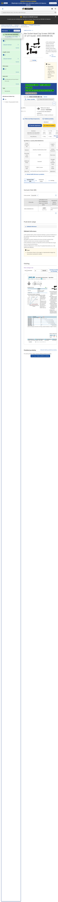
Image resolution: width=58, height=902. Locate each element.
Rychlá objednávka (36, 125)
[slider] (27, 270)
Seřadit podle (49, 202)
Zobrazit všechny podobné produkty (48, 350)
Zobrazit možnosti (7, 44)
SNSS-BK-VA (7, 91)
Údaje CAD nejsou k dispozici (46, 99)
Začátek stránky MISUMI (6, 25)
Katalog (34, 60)
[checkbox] (11, 41)
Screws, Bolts (24, 25)
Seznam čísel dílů (30, 180)
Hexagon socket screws (34, 25)
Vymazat (17, 47)
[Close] (55, 16)
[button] (53, 3)
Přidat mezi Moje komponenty (32, 118)
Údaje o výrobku (31, 99)
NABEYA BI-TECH (27, 30)
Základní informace (32, 226)
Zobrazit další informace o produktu (35, 174)
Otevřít (44, 270)
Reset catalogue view (28, 267)
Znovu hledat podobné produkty (41, 356)
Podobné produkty (48, 118)
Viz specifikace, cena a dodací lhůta (12, 36)
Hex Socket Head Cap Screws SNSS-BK (9, 26)
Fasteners (16, 25)
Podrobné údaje (41, 180)
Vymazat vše (16, 30)
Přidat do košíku (50, 125)
